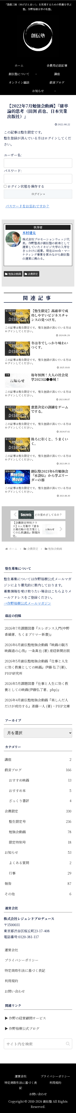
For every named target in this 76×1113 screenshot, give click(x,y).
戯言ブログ (38, 769)
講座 (38, 759)
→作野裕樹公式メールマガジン (27, 603)
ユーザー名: (13, 155)
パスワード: (13, 170)
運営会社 (11, 949)
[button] (68, 1043)
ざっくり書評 (40, 800)
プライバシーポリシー (21, 960)
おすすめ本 (40, 790)
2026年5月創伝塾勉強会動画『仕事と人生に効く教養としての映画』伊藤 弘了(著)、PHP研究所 (37, 667)
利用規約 (11, 980)
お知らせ (38, 852)
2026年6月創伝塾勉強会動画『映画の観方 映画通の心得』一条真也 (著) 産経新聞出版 (38, 647)
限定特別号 (40, 842)
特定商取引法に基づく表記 (25, 970)
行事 (40, 873)
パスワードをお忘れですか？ (27, 206)
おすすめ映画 (40, 780)
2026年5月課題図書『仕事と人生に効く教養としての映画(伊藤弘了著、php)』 (36, 686)
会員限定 (33, 274)
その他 (38, 893)
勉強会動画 (14, 274)
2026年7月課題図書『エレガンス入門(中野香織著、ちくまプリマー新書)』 (37, 631)
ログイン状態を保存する (25, 186)
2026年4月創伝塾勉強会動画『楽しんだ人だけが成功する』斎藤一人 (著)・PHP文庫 (37, 703)
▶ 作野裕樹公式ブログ (22, 1028)
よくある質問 (40, 862)
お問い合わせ (15, 991)
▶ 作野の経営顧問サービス (25, 1018)
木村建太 (29, 232)
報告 (38, 883)
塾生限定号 (40, 821)
